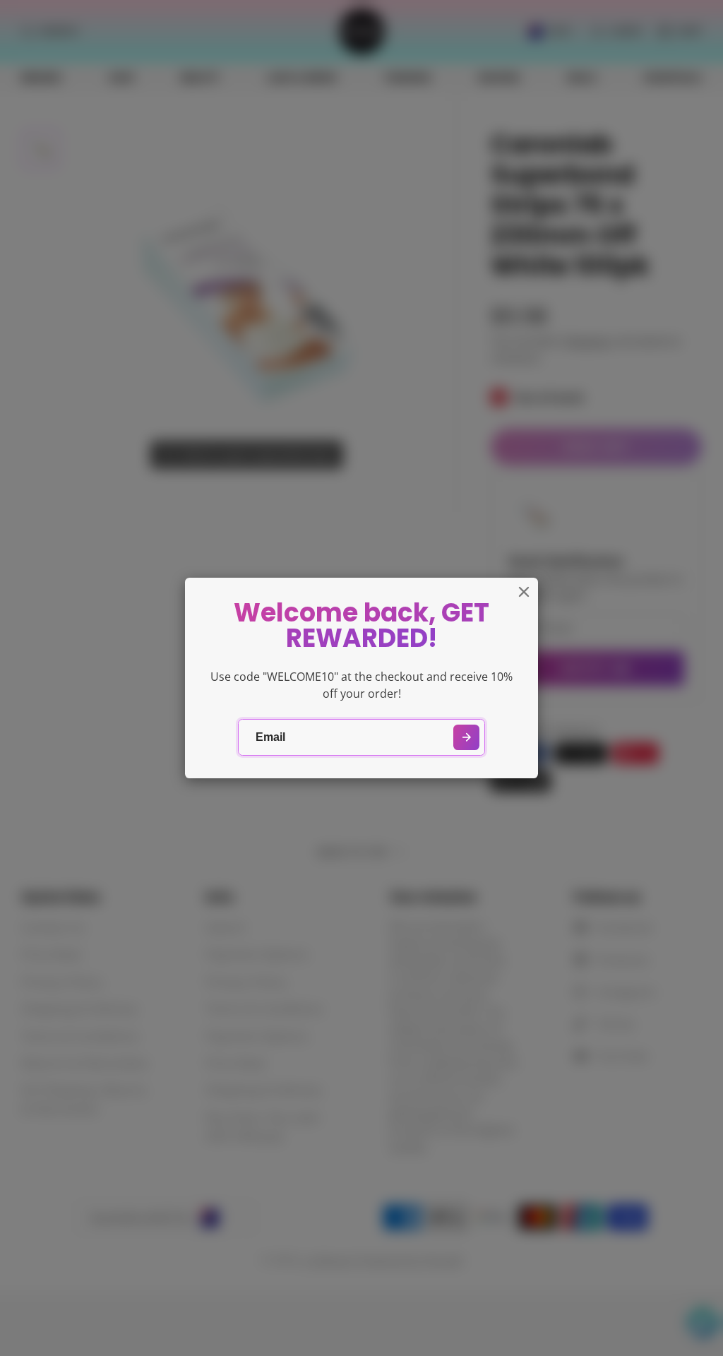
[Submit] (466, 738)
